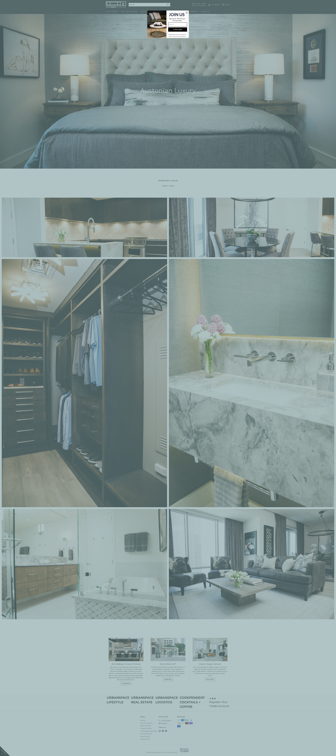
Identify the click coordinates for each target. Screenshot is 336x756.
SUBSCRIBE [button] (177, 29)
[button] (187, 13)
